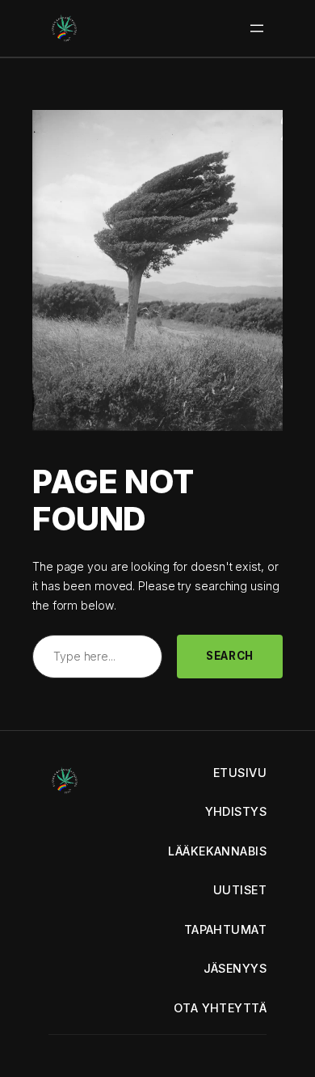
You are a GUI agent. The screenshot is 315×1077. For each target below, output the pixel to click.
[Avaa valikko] (257, 28)
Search (230, 655)
